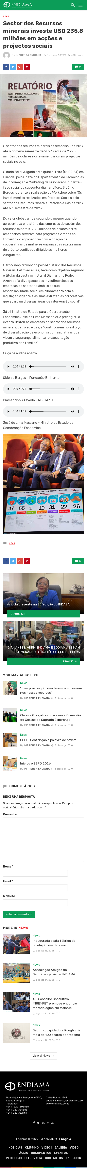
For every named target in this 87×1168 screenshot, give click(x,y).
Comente (10, 814)
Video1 (46, 1147)
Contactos (54, 1158)
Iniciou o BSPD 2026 (35, 763)
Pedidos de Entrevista (24, 1158)
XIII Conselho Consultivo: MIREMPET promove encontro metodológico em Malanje (55, 1003)
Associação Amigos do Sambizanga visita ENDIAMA (54, 972)
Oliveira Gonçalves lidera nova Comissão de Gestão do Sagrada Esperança (50, 717)
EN (68, 1158)
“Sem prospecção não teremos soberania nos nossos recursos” (51, 690)
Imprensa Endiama (28, 55)
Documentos (41, 1153)
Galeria (60, 1147)
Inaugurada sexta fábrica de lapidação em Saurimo (54, 943)
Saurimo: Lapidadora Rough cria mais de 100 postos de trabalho (57, 1032)
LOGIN (76, 1158)
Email (8, 881)
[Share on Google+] (20, 67)
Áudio (23, 1153)
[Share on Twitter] (13, 67)
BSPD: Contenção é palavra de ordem (48, 740)
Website (9, 896)
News (6, 16)
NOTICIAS (15, 1147)
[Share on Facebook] (6, 67)
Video (74, 1147)
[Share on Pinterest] (27, 67)
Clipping (32, 1147)
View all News (41, 1056)
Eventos (61, 1153)
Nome (8, 866)
